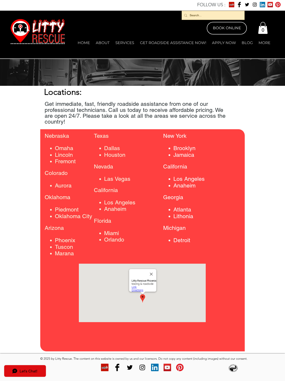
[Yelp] (231, 4)
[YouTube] (270, 4)
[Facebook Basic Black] (239, 4)
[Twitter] (247, 4)
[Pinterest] (278, 4)
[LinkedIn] (262, 4)
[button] (263, 28)
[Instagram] (254, 4)
